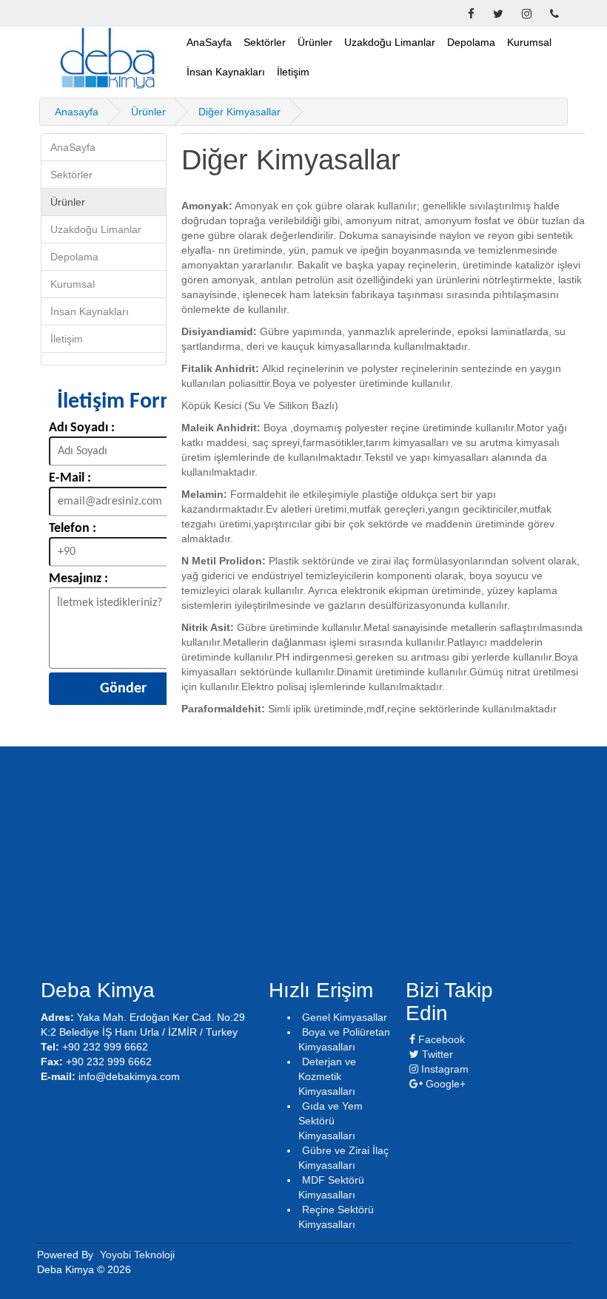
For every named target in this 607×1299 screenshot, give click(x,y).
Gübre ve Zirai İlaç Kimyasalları (343, 1157)
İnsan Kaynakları (226, 72)
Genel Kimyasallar (344, 1017)
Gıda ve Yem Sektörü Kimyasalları (330, 1120)
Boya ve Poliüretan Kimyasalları (344, 1039)
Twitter (436, 1054)
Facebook (440, 1039)
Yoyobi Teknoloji (137, 1255)
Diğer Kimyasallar (239, 112)
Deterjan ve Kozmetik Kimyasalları (327, 1076)
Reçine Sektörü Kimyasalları (336, 1217)
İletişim (293, 72)
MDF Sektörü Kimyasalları (331, 1187)
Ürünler (315, 42)
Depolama (471, 42)
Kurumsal (529, 42)
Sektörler (265, 42)
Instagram (443, 1069)
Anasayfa (76, 112)
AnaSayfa (209, 42)
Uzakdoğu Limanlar (389, 42)
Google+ (444, 1084)
